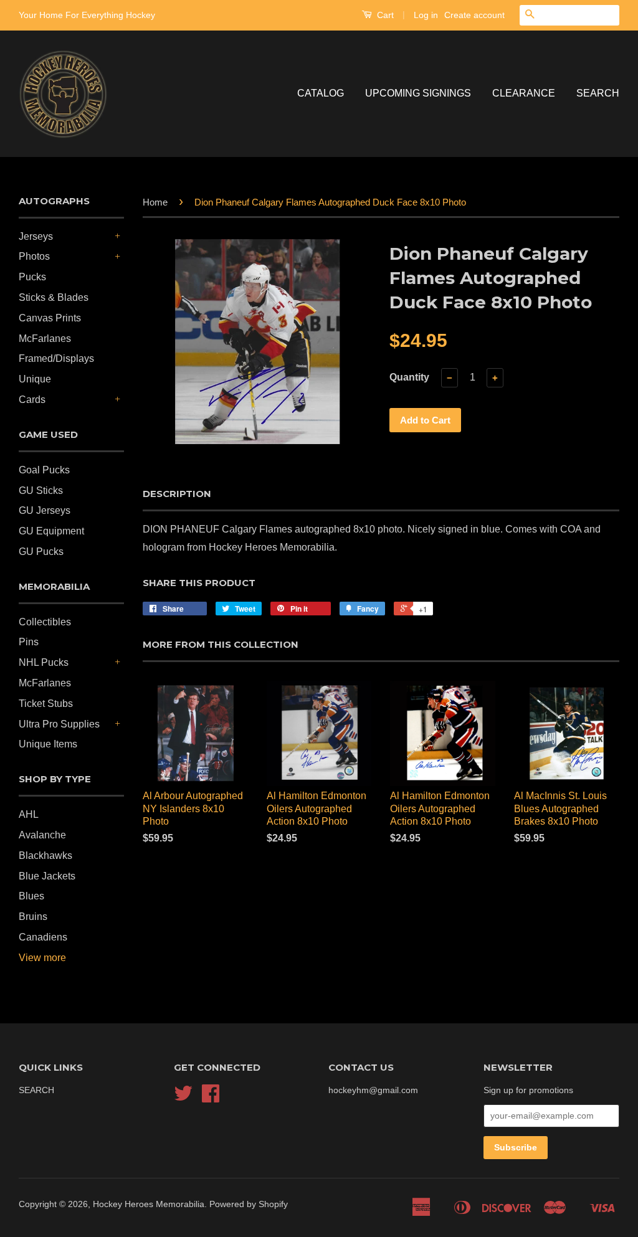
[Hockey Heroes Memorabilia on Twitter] (183, 1097)
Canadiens (43, 937)
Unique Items (48, 744)
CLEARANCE (523, 93)
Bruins (33, 916)
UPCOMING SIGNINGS (418, 93)
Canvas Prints (50, 318)
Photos (34, 256)
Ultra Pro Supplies (59, 724)
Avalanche (42, 835)
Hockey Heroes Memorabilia (148, 1204)
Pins (29, 642)
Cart (384, 15)
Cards (32, 399)
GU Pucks (41, 551)
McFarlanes (45, 338)
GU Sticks (41, 490)
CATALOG (320, 93)
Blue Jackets (47, 876)
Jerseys (36, 236)
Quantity (409, 377)
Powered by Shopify (248, 1204)
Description (177, 494)
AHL (29, 814)
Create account (474, 15)
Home (155, 202)
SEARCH (597, 93)
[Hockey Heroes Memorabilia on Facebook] (210, 1097)
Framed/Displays (56, 358)
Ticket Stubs (46, 703)
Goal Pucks (44, 470)
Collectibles (45, 622)
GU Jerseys (44, 510)
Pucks (32, 277)
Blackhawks (45, 855)
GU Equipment (51, 531)
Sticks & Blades (53, 297)
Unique (35, 379)
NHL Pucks (44, 662)
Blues (31, 896)
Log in (426, 15)
